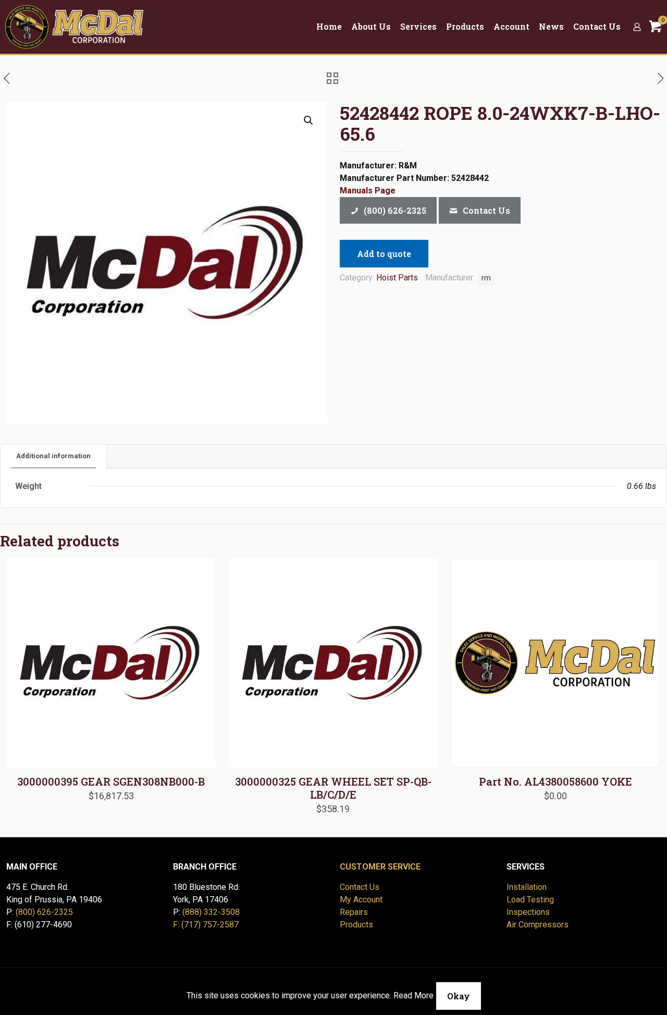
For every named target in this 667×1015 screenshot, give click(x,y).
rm (486, 278)
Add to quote (384, 253)
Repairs (354, 912)
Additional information (53, 456)
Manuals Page (368, 190)
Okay (458, 995)
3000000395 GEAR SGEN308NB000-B (111, 781)
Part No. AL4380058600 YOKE (555, 781)
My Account (361, 899)
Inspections (528, 912)
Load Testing (530, 899)
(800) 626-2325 (44, 912)
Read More (413, 995)
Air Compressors (538, 925)
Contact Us (359, 887)
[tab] (54, 456)
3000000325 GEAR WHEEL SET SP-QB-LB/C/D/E (333, 788)
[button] (309, 120)
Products (356, 925)
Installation (527, 887)
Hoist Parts (397, 278)
